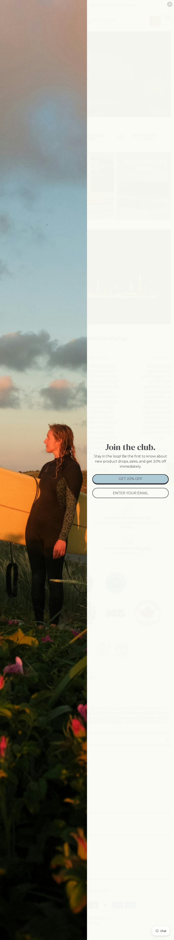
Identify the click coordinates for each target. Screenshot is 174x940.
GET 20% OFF (130, 479)
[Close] (169, 4)
